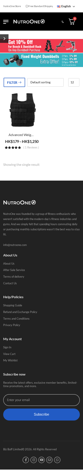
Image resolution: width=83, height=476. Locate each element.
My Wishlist (10, 360)
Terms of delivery (13, 276)
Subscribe (41, 414)
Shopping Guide (12, 305)
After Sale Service (14, 270)
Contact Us (10, 283)
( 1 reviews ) (31, 147)
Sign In (7, 347)
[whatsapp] (57, 460)
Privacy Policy (11, 325)
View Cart (9, 354)
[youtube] (41, 460)
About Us (8, 263)
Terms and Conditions (16, 318)
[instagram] (33, 460)
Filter (12, 82)
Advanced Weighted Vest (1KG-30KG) (36, 135)
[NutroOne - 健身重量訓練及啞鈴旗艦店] (29, 21)
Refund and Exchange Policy (20, 312)
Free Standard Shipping (39, 6)
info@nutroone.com (15, 245)
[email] (49, 460)
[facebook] (26, 460)
